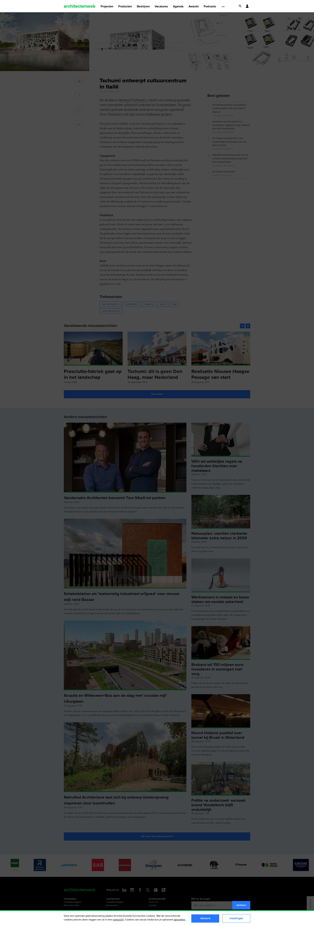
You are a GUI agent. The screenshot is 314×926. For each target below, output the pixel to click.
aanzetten (179, 919)
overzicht (118, 919)
